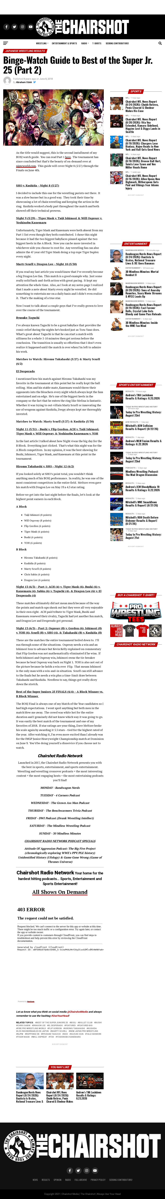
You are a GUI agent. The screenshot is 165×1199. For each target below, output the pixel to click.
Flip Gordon (55, 1028)
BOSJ (73, 1023)
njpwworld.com (26, 166)
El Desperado (55, 1026)
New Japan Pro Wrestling (84, 1031)
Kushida (92, 1028)
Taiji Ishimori (93, 1034)
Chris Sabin (23, 1026)
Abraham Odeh (24, 82)
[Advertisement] (82, 7)
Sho (66, 1034)
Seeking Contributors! (117, 43)
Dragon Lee (39, 1026)
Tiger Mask (23, 1037)
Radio (84, 43)
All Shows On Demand (59, 892)
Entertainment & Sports (64, 43)
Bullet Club (85, 1023)
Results (46, 1179)
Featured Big (85, 1026)
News (35, 1179)
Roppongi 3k (32, 1034)
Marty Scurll (59, 1031)
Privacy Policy (98, 1179)
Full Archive (81, 1179)
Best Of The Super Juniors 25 (52, 1023)
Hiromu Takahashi (75, 1028)
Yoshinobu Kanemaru (69, 1037)
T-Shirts (96, 43)
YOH (52, 1037)
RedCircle (30, 1001)
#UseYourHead (59, 1015)
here (68, 157)
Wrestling (41, 43)
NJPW (20, 1034)
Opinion (57, 1179)
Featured (71, 1026)
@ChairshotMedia (77, 1011)
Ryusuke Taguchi (51, 1034)
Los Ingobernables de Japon (33, 1031)
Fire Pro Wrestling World (31, 1028)
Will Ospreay (40, 1037)
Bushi (98, 1023)
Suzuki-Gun (77, 1034)
